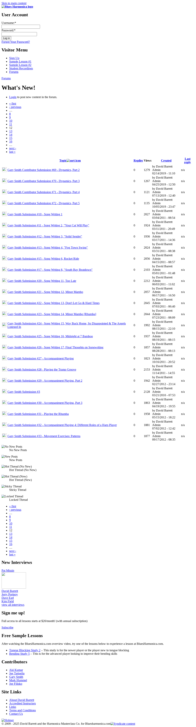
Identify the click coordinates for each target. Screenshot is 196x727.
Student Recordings (21, 68)
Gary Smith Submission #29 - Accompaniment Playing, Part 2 (44, 380)
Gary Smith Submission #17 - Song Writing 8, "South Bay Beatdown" (50, 269)
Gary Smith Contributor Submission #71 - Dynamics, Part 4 (43, 192)
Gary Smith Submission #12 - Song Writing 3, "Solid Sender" (44, 236)
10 (10, 120)
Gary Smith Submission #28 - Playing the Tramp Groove (41, 369)
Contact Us (16, 713)
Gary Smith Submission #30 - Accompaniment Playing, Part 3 (44, 402)
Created (166, 160)
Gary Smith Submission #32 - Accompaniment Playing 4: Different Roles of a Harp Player (62, 425)
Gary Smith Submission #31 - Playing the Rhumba (38, 414)
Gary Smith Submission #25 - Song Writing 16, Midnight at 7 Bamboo (50, 336)
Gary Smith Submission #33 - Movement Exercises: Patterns (43, 436)
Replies (138, 160)
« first (12, 103)
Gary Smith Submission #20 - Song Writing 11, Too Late (41, 280)
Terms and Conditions (22, 710)
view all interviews (13, 604)
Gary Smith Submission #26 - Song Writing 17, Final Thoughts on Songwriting (55, 347)
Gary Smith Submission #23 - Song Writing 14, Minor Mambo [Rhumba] (51, 314)
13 (10, 131)
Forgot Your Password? (16, 41)
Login (12, 97)
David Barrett (10, 591)
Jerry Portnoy (10, 594)
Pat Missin (8, 570)
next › (12, 148)
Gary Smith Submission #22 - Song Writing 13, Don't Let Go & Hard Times (53, 303)
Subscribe (7, 627)
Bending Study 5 (19, 653)
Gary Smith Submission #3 (23, 391)
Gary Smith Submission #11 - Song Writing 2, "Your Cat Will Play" (48, 225)
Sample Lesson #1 (20, 61)
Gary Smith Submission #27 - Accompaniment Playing (40, 358)
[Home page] (17, 6)
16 (10, 141)
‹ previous (15, 107)
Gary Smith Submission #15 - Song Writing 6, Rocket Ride (43, 258)
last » (12, 151)
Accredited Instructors (22, 703)
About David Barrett (21, 700)
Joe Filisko (15, 683)
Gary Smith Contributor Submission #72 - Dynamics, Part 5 (43, 203)
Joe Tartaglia (16, 673)
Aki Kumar (16, 670)
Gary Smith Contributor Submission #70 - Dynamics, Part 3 (43, 181)
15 (10, 138)
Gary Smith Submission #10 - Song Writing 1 (34, 214)
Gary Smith (16, 676)
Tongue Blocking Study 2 (24, 650)
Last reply (187, 160)
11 (10, 124)
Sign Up (14, 58)
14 (10, 134)
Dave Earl (8, 597)
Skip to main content (14, 3)
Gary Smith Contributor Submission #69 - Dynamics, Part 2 (43, 170)
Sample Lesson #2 (20, 65)
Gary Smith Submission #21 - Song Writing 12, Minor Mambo (45, 292)
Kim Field (8, 601)
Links (12, 706)
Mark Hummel (18, 680)
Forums (13, 71)
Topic (63, 160)
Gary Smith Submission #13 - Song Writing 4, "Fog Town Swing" (47, 247)
